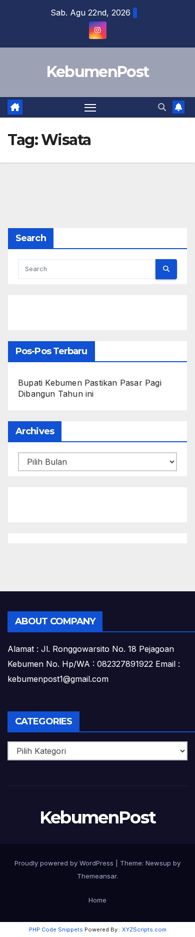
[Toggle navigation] (91, 108)
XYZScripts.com (144, 929)
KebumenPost (97, 72)
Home (97, 900)
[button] (162, 107)
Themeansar (96, 876)
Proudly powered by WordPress (65, 863)
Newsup (158, 863)
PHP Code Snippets (56, 929)
